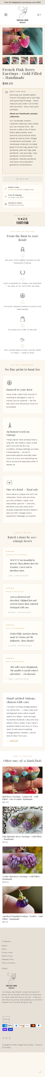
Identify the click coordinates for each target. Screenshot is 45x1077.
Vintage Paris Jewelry (25, 1045)
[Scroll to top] (40, 1072)
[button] (6, 60)
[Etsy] (9, 1038)
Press (4, 949)
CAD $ (6, 1019)
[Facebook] (3, 1038)
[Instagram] (6, 1038)
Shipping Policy (8, 959)
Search (4, 946)
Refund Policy (7, 956)
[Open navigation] (5, 15)
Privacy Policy (7, 952)
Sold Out (24, 179)
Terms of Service (8, 963)
